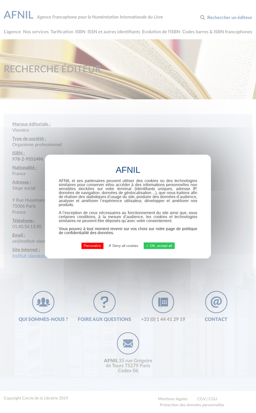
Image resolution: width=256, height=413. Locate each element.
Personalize (92, 246)
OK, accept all (160, 246)
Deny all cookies (125, 246)
